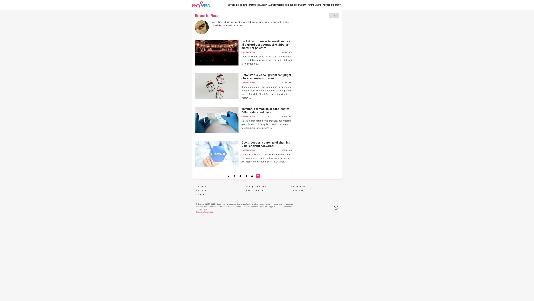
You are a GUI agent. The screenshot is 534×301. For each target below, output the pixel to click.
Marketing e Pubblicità (255, 186)
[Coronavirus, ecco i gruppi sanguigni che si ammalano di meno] (216, 86)
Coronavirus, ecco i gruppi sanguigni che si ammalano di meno (266, 76)
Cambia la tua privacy (204, 212)
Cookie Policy (298, 190)
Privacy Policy (298, 186)
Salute (252, 5)
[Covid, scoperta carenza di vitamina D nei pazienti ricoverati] (216, 154)
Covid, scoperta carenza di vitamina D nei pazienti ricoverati (265, 144)
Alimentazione (276, 5)
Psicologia (291, 5)
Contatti (200, 194)
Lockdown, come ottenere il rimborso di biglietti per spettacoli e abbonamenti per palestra (266, 45)
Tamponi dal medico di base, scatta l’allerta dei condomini (265, 110)
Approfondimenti (332, 5)
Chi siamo (201, 186)
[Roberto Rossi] (202, 33)
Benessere (241, 5)
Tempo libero (315, 5)
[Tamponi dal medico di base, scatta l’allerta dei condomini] (216, 120)
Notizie (231, 5)
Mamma (302, 5)
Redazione (201, 190)
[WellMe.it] (201, 5)
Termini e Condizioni (254, 190)
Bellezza (262, 5)
